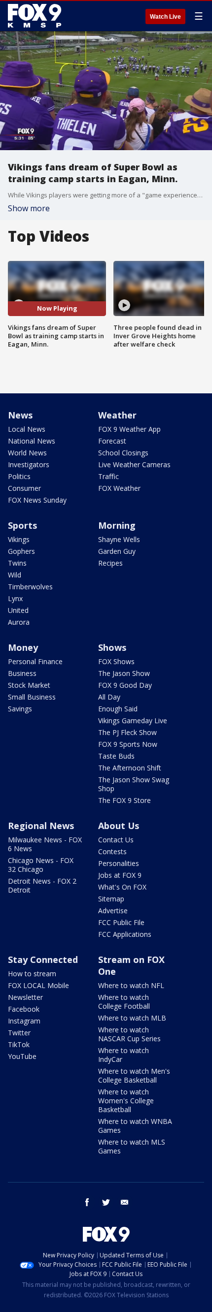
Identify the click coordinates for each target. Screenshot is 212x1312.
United (18, 610)
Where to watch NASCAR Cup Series (129, 1034)
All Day (109, 697)
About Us (118, 826)
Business (22, 673)
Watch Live (165, 16)
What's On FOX (122, 887)
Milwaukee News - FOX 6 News (45, 844)
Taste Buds (116, 756)
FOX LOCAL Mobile (38, 985)
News (20, 415)
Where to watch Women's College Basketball (126, 1100)
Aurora (19, 622)
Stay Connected (43, 959)
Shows (112, 647)
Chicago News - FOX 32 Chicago (40, 865)
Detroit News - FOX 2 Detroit (42, 885)
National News (31, 441)
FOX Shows (116, 661)
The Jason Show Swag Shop (133, 784)
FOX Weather (119, 488)
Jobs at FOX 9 (119, 875)
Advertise (113, 910)
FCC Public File (121, 922)
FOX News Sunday (37, 500)
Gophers (21, 551)
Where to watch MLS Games (131, 1146)
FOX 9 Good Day (125, 685)
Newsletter (25, 997)
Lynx (15, 598)
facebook (87, 1202)
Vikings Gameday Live (132, 720)
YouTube (22, 1056)
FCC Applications (124, 934)
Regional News (41, 826)
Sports (22, 525)
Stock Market (29, 685)
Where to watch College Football (124, 1001)
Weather (117, 415)
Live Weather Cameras (134, 464)
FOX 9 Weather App (129, 429)
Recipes (110, 563)
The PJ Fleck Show (127, 732)
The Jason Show (124, 673)
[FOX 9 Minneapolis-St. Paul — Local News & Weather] (36, 16)
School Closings (123, 452)
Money (23, 647)
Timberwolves (30, 586)
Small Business (32, 697)
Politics (19, 476)
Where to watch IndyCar (123, 1055)
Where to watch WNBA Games (135, 1126)
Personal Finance (35, 661)
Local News (26, 429)
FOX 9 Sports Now (127, 744)
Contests (112, 851)
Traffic (108, 476)
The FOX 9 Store (124, 800)
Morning (117, 525)
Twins (17, 563)
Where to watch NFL (131, 985)
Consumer (24, 488)
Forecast (112, 441)
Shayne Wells (119, 539)
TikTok (19, 1044)
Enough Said (118, 708)
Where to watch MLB (132, 1018)
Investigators (28, 464)
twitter (106, 1202)
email (125, 1202)
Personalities (118, 863)
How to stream (32, 973)
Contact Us (116, 839)
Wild (14, 574)
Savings (20, 708)
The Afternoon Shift (129, 767)
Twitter (19, 1032)
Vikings (19, 539)
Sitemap (111, 898)
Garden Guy (117, 551)
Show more (29, 208)
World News (27, 452)
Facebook (23, 1009)
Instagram (24, 1020)
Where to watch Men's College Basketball (134, 1075)
